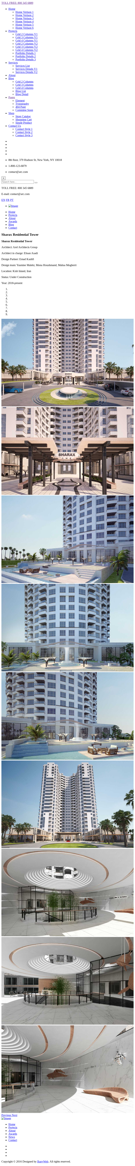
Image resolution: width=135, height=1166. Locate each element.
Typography (22, 103)
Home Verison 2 (24, 15)
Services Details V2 (26, 72)
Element (20, 100)
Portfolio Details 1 (25, 53)
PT (12, 199)
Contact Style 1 (24, 129)
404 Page (20, 106)
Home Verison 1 (24, 12)
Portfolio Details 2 (25, 56)
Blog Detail (21, 94)
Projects (12, 1127)
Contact (12, 1140)
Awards (12, 1133)
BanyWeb (42, 1161)
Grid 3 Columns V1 (26, 37)
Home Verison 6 (24, 27)
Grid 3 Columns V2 (26, 46)
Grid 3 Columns (24, 84)
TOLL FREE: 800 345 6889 (17, 2)
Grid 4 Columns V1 (26, 40)
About (11, 1130)
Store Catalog (23, 116)
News (11, 1136)
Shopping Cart (23, 119)
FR (7, 199)
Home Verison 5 (24, 24)
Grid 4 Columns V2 (26, 49)
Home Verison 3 (24, 18)
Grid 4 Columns (24, 87)
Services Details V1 (26, 68)
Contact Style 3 (24, 135)
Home (11, 8)
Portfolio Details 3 (25, 59)
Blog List (20, 91)
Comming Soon (24, 110)
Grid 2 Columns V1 (26, 34)
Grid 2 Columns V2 (26, 43)
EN (3, 199)
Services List (22, 65)
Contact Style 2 (24, 132)
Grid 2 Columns (24, 81)
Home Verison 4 (24, 21)
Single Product (23, 122)
